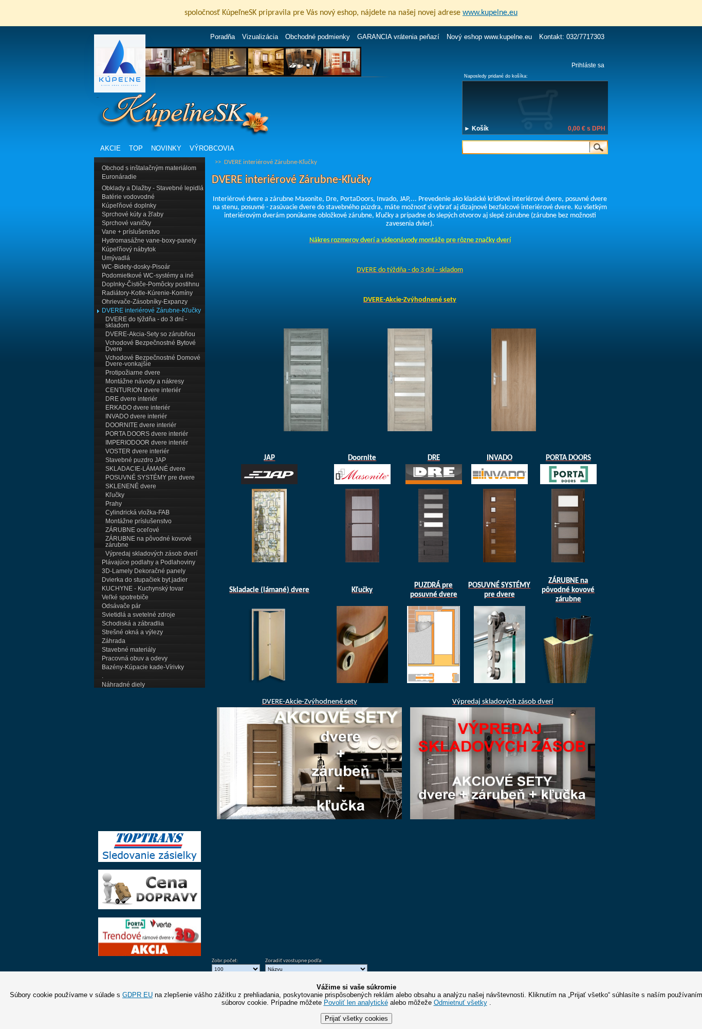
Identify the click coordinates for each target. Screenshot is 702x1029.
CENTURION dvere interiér (143, 390)
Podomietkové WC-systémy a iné (148, 275)
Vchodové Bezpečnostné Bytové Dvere (150, 346)
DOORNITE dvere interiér (140, 425)
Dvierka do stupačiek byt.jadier (145, 580)
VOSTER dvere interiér (137, 451)
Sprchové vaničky (126, 223)
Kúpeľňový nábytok (129, 249)
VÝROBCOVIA (212, 148)
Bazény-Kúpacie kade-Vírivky (143, 667)
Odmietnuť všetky (460, 1002)
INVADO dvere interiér (136, 416)
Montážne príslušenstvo (138, 521)
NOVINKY (166, 148)
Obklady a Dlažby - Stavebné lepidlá (153, 188)
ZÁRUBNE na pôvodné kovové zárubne (148, 542)
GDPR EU (137, 995)
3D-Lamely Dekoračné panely (144, 571)
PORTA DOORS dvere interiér (146, 434)
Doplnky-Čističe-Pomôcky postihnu (150, 284)
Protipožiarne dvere (132, 373)
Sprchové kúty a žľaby (132, 214)
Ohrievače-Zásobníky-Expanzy (145, 302)
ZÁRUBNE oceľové (132, 530)
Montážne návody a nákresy (144, 381)
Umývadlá (116, 258)
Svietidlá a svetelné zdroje (138, 615)
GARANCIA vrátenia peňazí (398, 37)
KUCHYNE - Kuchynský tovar (142, 588)
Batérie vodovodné (128, 197)
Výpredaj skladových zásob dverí (151, 553)
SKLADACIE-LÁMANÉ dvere (145, 469)
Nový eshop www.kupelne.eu (489, 37)
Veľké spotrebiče (125, 597)
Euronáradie (119, 177)
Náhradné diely (123, 685)
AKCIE (110, 148)
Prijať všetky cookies (356, 1018)
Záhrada (113, 641)
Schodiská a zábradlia (133, 623)
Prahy (113, 504)
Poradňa (222, 37)
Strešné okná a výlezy (132, 632)
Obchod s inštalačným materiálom (149, 168)
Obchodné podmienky (317, 37)
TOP (136, 148)
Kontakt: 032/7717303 (571, 37)
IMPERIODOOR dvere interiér (146, 442)
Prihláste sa (587, 65)
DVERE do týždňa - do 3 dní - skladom (146, 322)
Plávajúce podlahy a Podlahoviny (148, 562)
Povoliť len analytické (356, 1002)
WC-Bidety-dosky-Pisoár (136, 267)
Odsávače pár (121, 606)
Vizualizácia (260, 37)
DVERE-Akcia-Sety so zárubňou (150, 334)
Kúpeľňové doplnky (129, 206)
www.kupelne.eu (490, 13)
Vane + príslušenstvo (131, 232)
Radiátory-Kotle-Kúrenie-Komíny (147, 293)
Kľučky (114, 495)
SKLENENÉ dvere (130, 486)
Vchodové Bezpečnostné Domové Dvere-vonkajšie (152, 361)
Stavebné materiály (129, 650)
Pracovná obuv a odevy (135, 658)
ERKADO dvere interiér (137, 408)
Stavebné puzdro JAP (135, 460)
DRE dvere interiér (131, 399)
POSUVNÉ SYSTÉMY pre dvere (150, 477)
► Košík (476, 128)
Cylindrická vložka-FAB (137, 512)
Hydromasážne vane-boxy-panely (149, 240)
